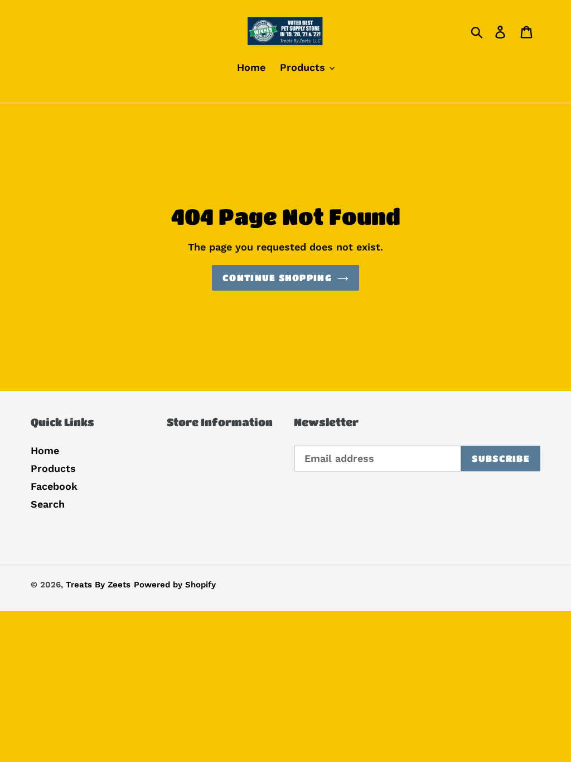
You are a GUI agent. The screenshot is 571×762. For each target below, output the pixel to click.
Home (45, 450)
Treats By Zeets (98, 585)
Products (53, 468)
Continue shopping (277, 277)
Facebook (54, 486)
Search (48, 504)
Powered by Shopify (175, 585)
